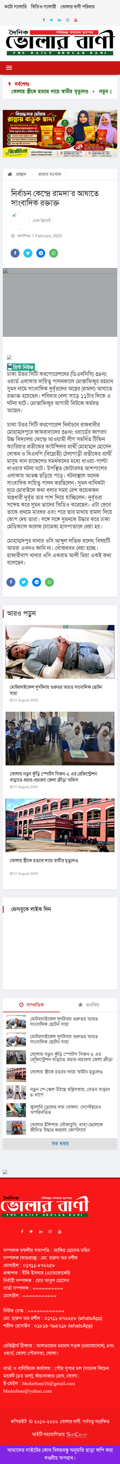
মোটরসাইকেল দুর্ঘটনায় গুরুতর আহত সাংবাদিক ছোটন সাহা (56, 690)
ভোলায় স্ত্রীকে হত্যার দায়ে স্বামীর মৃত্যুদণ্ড (44, 860)
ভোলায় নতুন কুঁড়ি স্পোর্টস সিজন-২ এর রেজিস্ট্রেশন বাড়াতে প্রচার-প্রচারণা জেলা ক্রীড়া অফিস (53, 777)
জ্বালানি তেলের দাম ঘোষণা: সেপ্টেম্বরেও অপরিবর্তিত (65, 1110)
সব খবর (60, 1144)
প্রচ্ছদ (20, 174)
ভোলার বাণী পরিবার (77, 7)
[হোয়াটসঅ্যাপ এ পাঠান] (53, 253)
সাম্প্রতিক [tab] (34, 1005)
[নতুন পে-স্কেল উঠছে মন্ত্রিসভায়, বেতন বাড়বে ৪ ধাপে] (18, 1092)
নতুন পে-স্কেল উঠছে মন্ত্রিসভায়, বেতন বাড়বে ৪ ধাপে (70, 1092)
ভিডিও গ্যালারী (43, 7)
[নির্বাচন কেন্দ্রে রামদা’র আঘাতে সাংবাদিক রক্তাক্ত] (60, 302)
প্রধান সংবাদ (49, 174)
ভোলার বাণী (70, 1421)
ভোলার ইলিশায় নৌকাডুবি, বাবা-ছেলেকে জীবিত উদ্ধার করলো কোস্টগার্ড (66, 1127)
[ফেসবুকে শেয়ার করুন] (15, 253)
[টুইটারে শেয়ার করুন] (27, 253)
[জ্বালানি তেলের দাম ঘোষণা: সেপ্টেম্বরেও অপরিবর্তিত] (18, 1110)
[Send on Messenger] (40, 253)
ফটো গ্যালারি (15, 7)
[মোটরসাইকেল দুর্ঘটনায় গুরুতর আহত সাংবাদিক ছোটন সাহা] (18, 1022)
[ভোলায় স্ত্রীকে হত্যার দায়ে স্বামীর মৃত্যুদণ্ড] (18, 1075)
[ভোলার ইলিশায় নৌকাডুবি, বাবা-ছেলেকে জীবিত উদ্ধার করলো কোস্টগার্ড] (18, 1128)
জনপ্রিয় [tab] (92, 1005)
